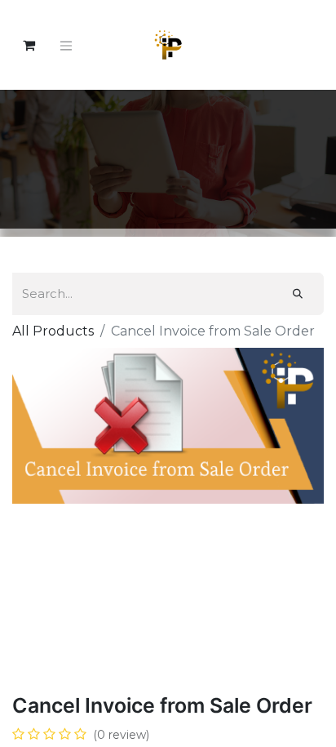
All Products (53, 331)
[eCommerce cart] (28, 45)
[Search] (298, 294)
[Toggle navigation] (66, 44)
